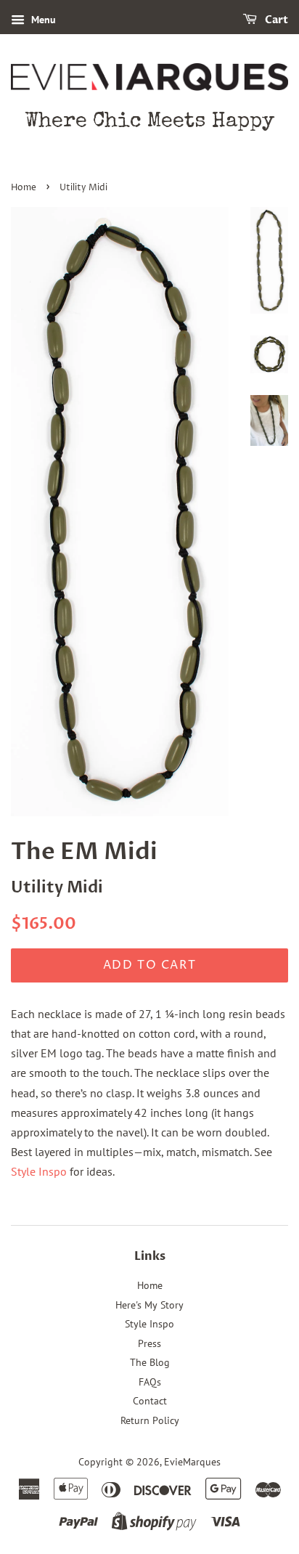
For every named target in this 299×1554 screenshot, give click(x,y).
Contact (150, 1400)
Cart (275, 20)
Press (149, 1343)
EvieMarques (192, 1461)
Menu (42, 19)
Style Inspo (39, 1171)
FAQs (150, 1381)
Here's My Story (149, 1304)
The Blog (150, 1362)
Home (23, 188)
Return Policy (149, 1420)
